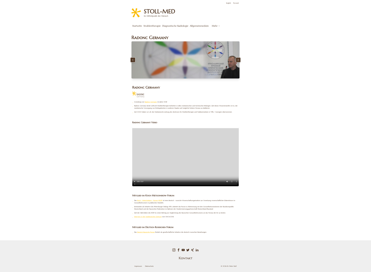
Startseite (137, 25)
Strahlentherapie (152, 25)
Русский (236, 3)
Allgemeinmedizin (199, 25)
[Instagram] (174, 250)
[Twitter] (188, 250)
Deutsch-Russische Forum (146, 232)
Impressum (138, 266)
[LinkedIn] (197, 250)
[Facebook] (178, 250)
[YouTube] (183, 250)
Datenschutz (149, 266)
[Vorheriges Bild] (132, 59)
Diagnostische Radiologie (175, 25)
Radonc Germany (151, 102)
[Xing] (192, 250)
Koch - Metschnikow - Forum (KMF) (149, 200)
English (228, 3)
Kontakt (185, 258)
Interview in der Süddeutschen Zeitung (147, 217)
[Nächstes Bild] (238, 59)
